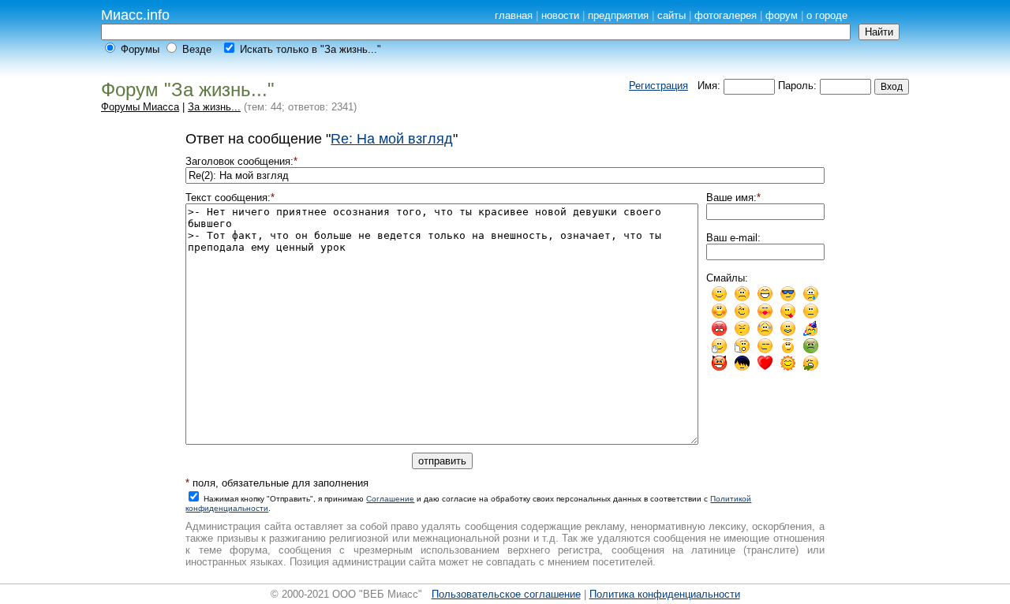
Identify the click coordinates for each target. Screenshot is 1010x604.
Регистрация (658, 85)
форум (781, 15)
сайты (671, 15)
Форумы (140, 49)
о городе (826, 15)
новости (560, 15)
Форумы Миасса (140, 107)
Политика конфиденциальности (664, 594)
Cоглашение (390, 498)
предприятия (618, 15)
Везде (196, 49)
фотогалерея (725, 15)
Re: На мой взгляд (392, 139)
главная (514, 15)
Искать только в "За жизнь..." (310, 49)
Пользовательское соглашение (506, 594)
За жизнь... (214, 107)
